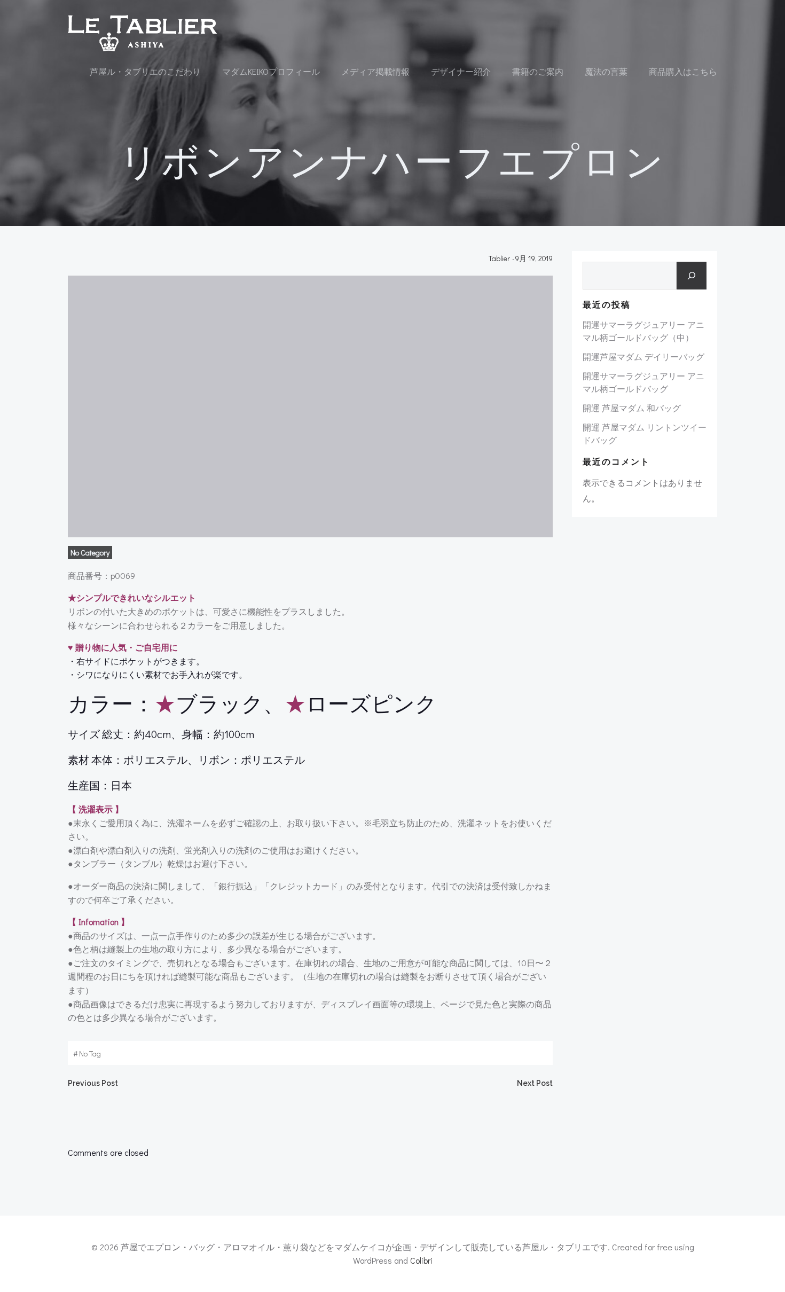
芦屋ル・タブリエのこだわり (145, 71)
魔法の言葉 (606, 71)
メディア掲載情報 (375, 71)
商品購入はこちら (683, 71)
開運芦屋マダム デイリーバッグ (643, 356)
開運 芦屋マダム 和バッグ (632, 407)
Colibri (421, 1260)
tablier (499, 258)
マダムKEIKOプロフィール (271, 71)
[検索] (691, 275)
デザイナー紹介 (461, 71)
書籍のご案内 (537, 71)
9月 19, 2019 (534, 258)
